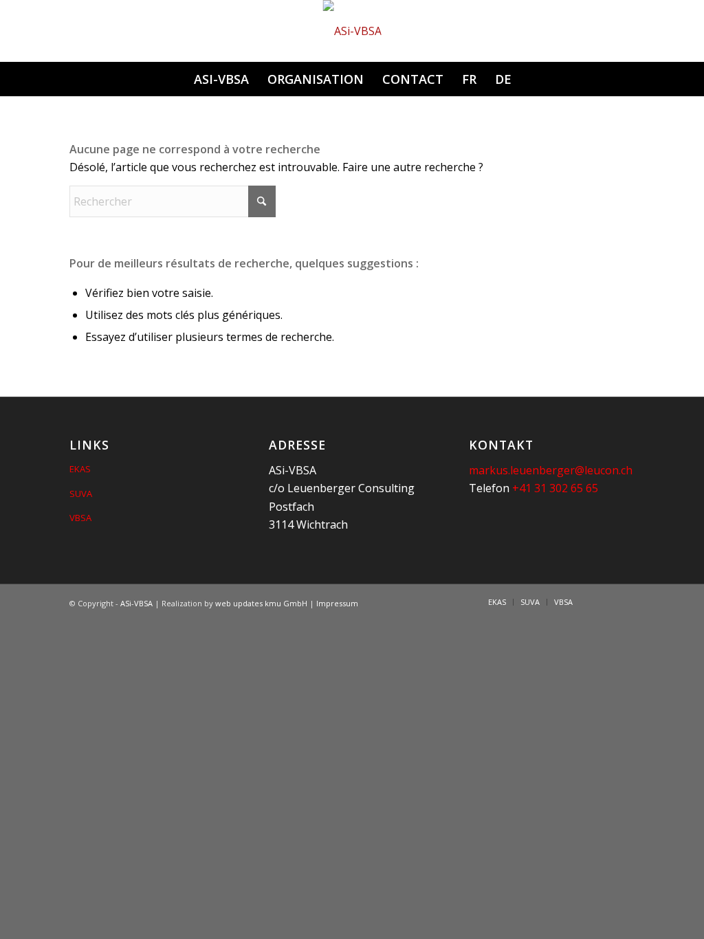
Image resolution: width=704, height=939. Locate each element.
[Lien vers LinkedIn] (603, 601)
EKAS (80, 469)
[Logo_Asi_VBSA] (352, 31)
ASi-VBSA (136, 603)
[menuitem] (221, 79)
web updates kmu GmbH (261, 603)
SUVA (80, 493)
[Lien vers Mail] (624, 601)
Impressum (337, 603)
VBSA (80, 517)
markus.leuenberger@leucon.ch (550, 470)
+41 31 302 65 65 (555, 488)
